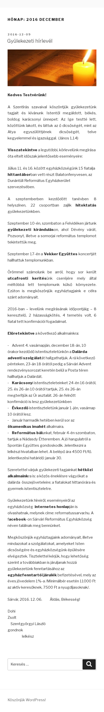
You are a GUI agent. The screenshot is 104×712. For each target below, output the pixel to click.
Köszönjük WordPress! (27, 700)
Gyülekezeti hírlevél (30, 41)
